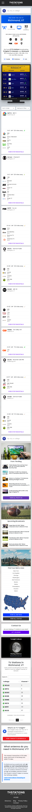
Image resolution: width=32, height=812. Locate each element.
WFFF (7, 707)
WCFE (7, 710)
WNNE (7, 700)
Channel (24, 682)
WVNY (7, 692)
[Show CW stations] (16, 43)
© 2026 (16, 797)
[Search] (4, 10)
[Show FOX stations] (10, 43)
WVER (7, 696)
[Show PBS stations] (21, 43)
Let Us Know (16, 632)
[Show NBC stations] (21, 39)
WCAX (7, 685)
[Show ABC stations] (10, 39)
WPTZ (7, 689)
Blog (14, 801)
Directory (8, 801)
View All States (16, 618)
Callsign (6, 682)
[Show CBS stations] (16, 39)
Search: (4, 677)
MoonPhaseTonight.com (16, 655)
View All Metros (16, 615)
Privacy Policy (22, 801)
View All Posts (15, 497)
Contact (16, 803)
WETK (7, 703)
